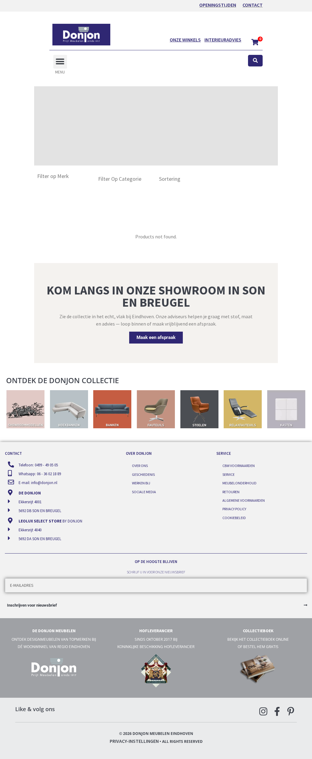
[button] (60, 62)
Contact (253, 5)
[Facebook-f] (277, 711)
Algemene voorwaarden (243, 500)
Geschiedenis (143, 474)
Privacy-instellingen (134, 741)
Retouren (230, 492)
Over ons (140, 465)
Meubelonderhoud (239, 483)
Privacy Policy (234, 509)
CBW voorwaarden (238, 465)
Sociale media (144, 492)
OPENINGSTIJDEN (217, 5)
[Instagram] (263, 711)
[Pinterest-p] (291, 711)
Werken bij (141, 483)
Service (228, 474)
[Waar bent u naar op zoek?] (255, 61)
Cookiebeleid (234, 517)
